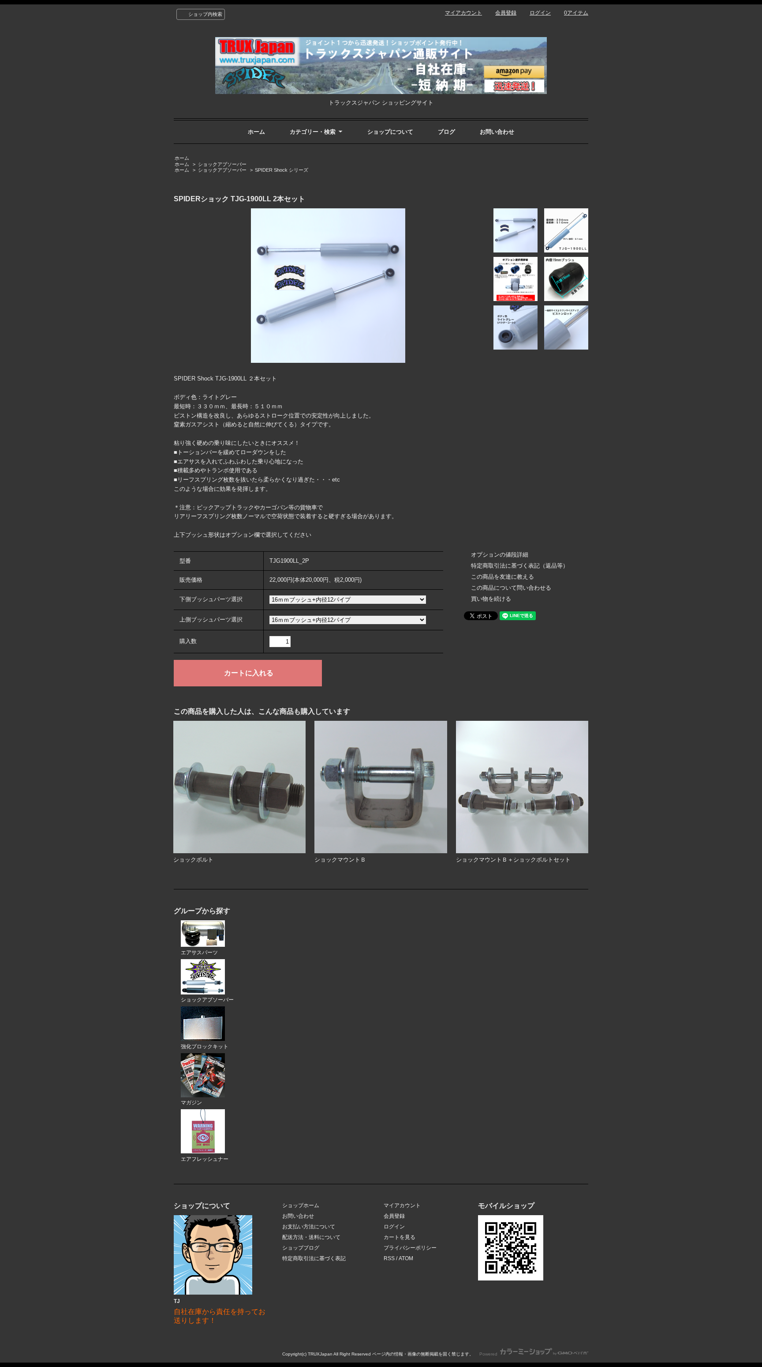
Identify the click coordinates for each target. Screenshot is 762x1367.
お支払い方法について (308, 1227)
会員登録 (505, 13)
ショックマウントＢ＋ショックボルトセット (513, 859)
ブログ (446, 131)
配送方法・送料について (311, 1237)
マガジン (191, 1103)
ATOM (406, 1258)
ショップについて (390, 131)
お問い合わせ (497, 131)
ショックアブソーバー (222, 164)
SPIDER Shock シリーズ (281, 170)
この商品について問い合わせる (511, 587)
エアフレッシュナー (204, 1159)
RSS (389, 1258)
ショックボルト (193, 859)
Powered (489, 1354)
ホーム (256, 131)
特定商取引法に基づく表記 (314, 1258)
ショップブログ (300, 1248)
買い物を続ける (491, 598)
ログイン (540, 13)
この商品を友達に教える (502, 576)
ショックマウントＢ (340, 859)
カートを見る (399, 1237)
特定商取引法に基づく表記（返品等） (519, 565)
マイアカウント (463, 13)
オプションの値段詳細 (499, 554)
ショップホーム (300, 1205)
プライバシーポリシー (410, 1248)
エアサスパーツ (199, 952)
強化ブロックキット (204, 1046)
